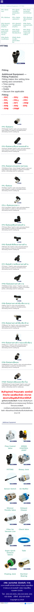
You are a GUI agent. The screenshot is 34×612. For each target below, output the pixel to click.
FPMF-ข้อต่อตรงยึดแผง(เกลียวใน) (15, 382)
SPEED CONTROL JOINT (24, 448)
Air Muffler (23, 489)
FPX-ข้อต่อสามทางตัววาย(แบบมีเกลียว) (17, 343)
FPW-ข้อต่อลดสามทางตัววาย (13, 284)
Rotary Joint (24, 469)
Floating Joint (10, 574)
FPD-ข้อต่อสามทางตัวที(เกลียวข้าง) (15, 323)
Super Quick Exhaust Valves (10, 553)
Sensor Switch (10, 489)
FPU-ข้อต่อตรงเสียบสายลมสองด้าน (15, 146)
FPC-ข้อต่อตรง (7, 127)
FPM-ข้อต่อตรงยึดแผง (10, 362)
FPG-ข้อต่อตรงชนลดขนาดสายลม (15, 166)
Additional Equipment (12, 6)
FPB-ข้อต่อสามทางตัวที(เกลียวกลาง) (15, 303)
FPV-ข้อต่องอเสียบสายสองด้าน (13, 225)
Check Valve (24, 529)
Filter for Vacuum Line (10, 530)
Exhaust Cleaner (23, 509)
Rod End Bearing (23, 575)
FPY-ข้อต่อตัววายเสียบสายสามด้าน (15, 264)
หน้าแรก (2, 6)
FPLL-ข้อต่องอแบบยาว (10, 205)
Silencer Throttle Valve (10, 509)
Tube (24, 551)
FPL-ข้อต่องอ (7, 186)
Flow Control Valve (10, 447)
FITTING (10, 469)
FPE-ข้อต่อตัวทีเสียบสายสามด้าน (14, 245)
